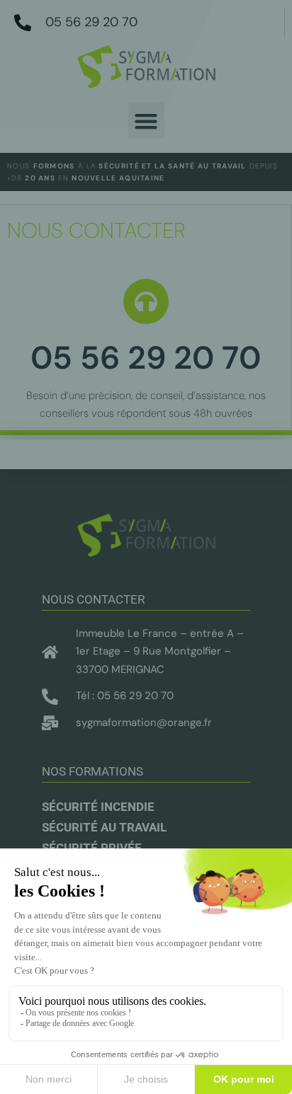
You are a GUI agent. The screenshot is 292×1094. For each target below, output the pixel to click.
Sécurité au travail (104, 827)
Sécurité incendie (98, 807)
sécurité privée (92, 848)
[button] (146, 121)
